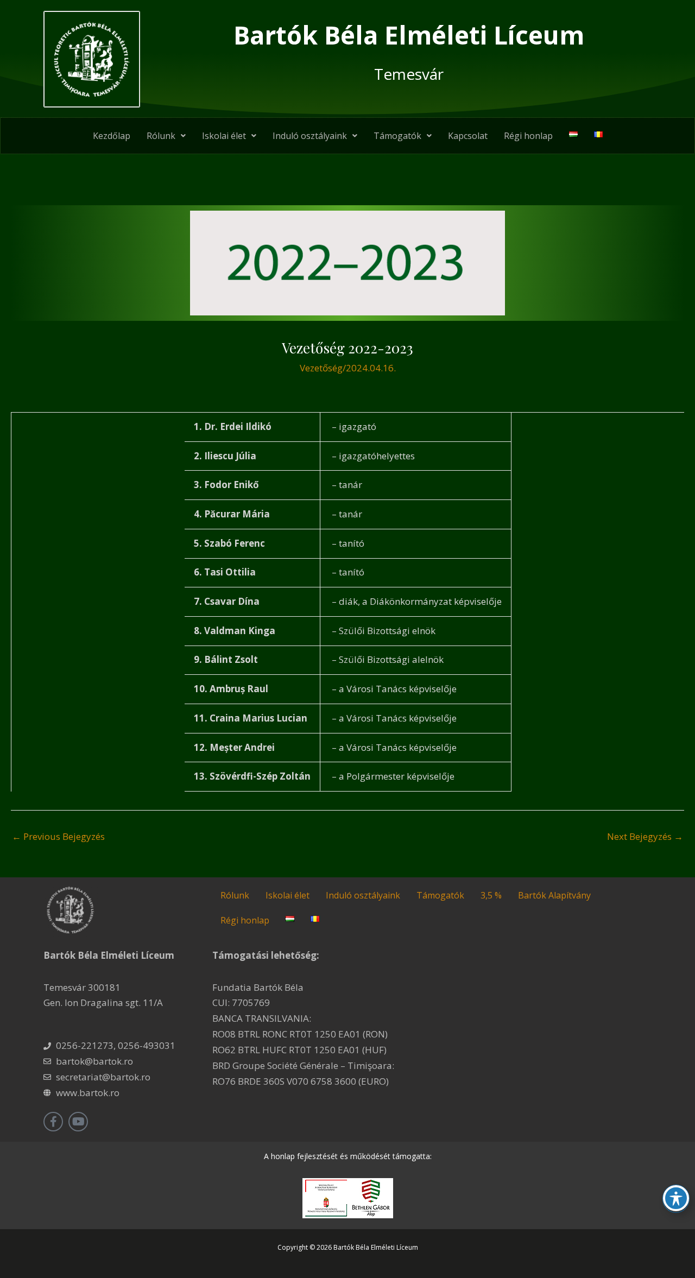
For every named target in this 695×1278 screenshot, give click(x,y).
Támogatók (397, 136)
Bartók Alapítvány (554, 895)
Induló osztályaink (310, 136)
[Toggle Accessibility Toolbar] (676, 1198)
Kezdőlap (111, 136)
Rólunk (161, 136)
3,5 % (491, 895)
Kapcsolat (468, 136)
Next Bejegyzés (645, 836)
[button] (166, 135)
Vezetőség (321, 368)
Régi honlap (528, 136)
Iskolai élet (224, 136)
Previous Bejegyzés (58, 836)
